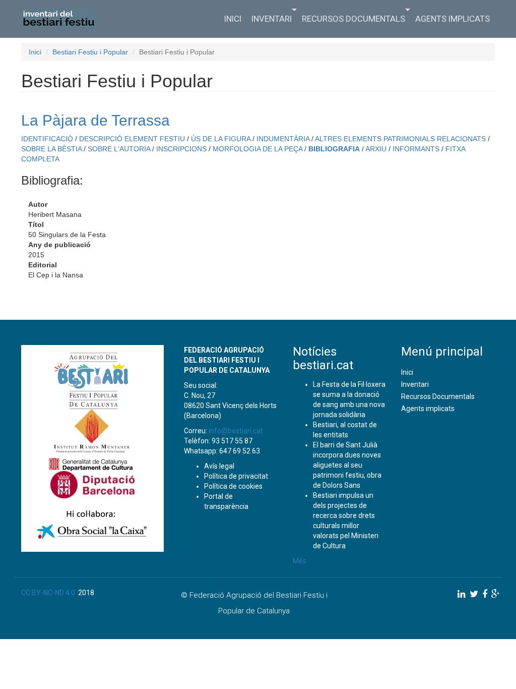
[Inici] (62, 19)
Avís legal (219, 466)
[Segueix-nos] (462, 594)
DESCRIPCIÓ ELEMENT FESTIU (132, 139)
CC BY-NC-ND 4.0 (48, 593)
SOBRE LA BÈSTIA (51, 149)
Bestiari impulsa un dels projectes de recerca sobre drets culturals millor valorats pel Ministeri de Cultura (345, 520)
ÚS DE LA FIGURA (220, 139)
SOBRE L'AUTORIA (119, 149)
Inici (232, 19)
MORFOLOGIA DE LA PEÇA (257, 149)
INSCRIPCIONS (181, 149)
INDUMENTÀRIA (282, 139)
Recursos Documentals (353, 19)
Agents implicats (452, 19)
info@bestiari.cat (236, 431)
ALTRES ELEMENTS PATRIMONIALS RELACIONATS (400, 139)
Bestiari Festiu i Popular (90, 52)
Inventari (271, 19)
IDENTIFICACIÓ (47, 139)
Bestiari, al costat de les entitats (345, 430)
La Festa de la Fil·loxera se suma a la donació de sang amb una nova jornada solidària (349, 399)
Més (299, 561)
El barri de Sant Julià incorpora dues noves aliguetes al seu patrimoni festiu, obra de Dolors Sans (347, 465)
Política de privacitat (236, 476)
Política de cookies (233, 486)
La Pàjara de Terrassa (95, 120)
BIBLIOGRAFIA (334, 149)
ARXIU (375, 149)
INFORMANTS (416, 149)
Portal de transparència (226, 501)
